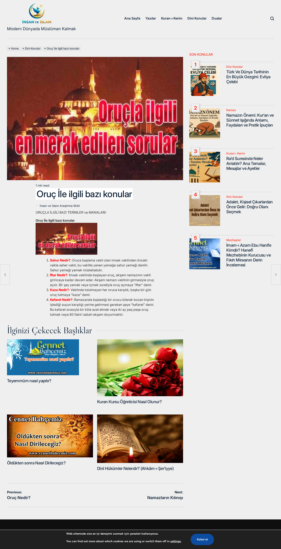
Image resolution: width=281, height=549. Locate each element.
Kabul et (202, 539)
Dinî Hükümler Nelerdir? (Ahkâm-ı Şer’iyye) (135, 468)
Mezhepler (233, 240)
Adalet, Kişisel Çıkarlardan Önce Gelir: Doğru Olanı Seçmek (249, 206)
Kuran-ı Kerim (171, 18)
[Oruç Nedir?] (5, 274)
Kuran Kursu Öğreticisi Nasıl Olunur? (129, 401)
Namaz (231, 110)
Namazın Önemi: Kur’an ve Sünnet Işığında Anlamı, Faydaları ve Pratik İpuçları (250, 120)
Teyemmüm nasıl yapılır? (29, 380)
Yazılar (150, 18)
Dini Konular (197, 18)
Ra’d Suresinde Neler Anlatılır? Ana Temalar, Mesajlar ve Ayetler (246, 163)
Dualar (217, 18)
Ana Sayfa (132, 18)
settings (175, 541)
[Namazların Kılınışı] (276, 274)
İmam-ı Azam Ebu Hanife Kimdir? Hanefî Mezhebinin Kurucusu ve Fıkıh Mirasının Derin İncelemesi (248, 255)
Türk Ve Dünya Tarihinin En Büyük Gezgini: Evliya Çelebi (248, 76)
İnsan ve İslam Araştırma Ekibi (60, 205)
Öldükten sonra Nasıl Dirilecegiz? (36, 462)
